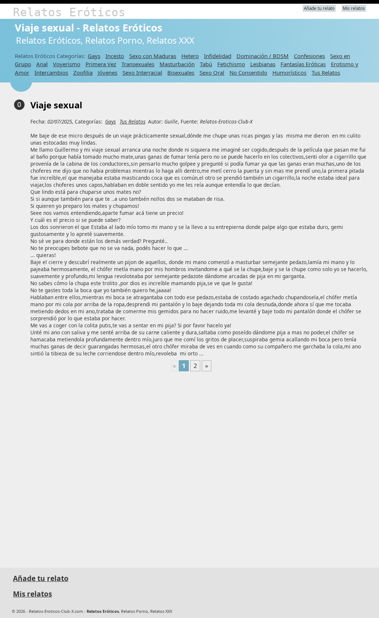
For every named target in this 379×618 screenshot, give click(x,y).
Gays (94, 56)
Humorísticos (289, 72)
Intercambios (51, 72)
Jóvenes (107, 72)
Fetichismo (231, 64)
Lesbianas (262, 64)
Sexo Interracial (142, 72)
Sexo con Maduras (152, 56)
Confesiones (309, 56)
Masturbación (177, 64)
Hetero (190, 56)
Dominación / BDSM (263, 56)
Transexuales (137, 64)
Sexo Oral (211, 72)
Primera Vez (100, 64)
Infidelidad (217, 56)
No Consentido (248, 72)
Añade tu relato (319, 8)
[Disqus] (191, 466)
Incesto (114, 56)
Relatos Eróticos (69, 12)
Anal (42, 64)
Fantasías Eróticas (303, 64)
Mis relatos (354, 8)
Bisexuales (180, 72)
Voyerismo (66, 64)
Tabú (206, 64)
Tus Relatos (326, 72)
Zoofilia (83, 72)
